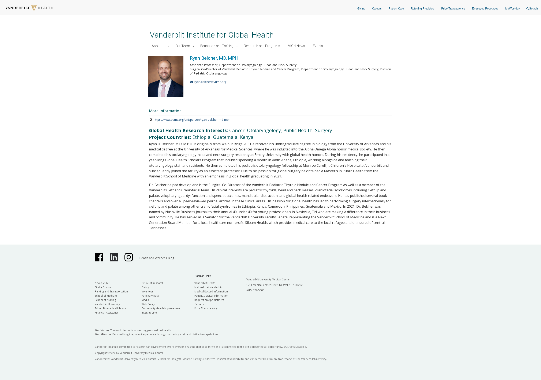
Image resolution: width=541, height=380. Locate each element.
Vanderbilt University (107, 304)
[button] (169, 46)
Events (318, 46)
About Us (158, 46)
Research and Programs (262, 46)
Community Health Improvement (161, 308)
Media (145, 300)
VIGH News (296, 46)
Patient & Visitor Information (211, 296)
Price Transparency (453, 8)
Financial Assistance (107, 312)
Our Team (183, 46)
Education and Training (217, 46)
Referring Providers (422, 8)
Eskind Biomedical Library (110, 308)
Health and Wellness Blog (156, 258)
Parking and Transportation (111, 291)
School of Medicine (106, 296)
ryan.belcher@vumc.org (210, 82)
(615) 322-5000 (255, 290)
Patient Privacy (150, 296)
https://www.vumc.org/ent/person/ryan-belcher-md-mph (192, 120)
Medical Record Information (211, 291)
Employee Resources (485, 8)
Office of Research (153, 283)
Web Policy (148, 304)
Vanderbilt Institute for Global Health (212, 34)
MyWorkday (512, 8)
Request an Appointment (209, 300)
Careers (377, 8)
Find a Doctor (103, 287)
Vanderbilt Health (204, 283)
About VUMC (102, 283)
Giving (361, 8)
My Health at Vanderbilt (208, 287)
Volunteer (147, 291)
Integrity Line (149, 312)
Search (533, 8)
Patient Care (396, 8)
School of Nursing (105, 300)
